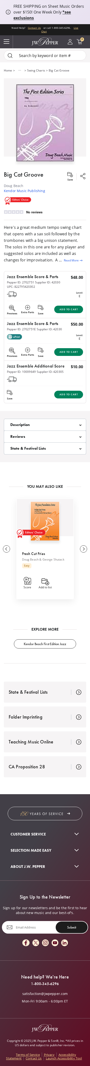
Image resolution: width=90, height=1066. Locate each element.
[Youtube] (55, 943)
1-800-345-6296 (45, 984)
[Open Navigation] (6, 41)
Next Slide (83, 549)
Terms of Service (28, 1054)
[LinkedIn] (64, 943)
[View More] (20, 70)
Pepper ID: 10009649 (21, 372)
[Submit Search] (10, 55)
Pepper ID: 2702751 (20, 282)
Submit (71, 927)
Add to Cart (69, 309)
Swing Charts (36, 70)
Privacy (49, 1054)
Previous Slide (6, 549)
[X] (35, 943)
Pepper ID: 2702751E (21, 329)
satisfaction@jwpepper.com (45, 994)
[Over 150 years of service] (45, 813)
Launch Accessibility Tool (64, 1058)
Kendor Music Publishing (24, 190)
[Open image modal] (45, 124)
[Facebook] (26, 943)
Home (8, 70)
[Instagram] (45, 943)
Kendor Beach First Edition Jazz (45, 644)
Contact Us (34, 27)
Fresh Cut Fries (33, 553)
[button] (45, 121)
